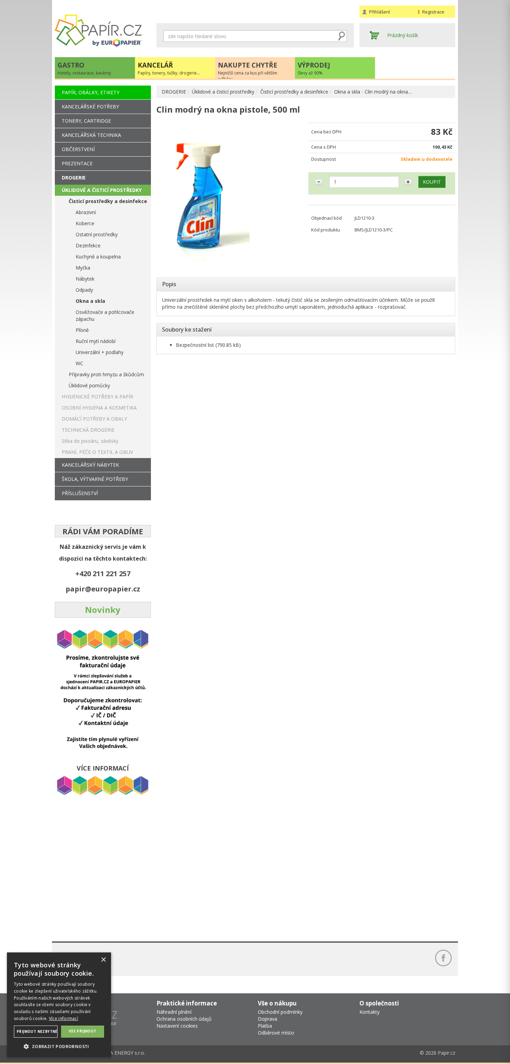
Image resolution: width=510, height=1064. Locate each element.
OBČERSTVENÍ (78, 149)
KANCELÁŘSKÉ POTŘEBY (90, 106)
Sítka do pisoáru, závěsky (90, 441)
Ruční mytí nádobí (96, 341)
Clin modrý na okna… (388, 91)
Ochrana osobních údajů (184, 1018)
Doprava (267, 1018)
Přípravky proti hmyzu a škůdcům (106, 374)
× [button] (103, 959)
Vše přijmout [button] (82, 1031)
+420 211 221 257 (102, 573)
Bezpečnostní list (195, 345)
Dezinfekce (88, 245)
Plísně (82, 330)
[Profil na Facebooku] (443, 958)
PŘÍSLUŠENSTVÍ (80, 493)
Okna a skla (347, 91)
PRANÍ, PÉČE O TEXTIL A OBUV (97, 452)
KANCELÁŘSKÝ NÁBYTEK (90, 464)
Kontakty (369, 1012)
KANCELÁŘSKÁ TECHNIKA (91, 135)
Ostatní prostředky (97, 234)
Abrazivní (86, 212)
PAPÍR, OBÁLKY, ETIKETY (90, 92)
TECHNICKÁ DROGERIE (88, 430)
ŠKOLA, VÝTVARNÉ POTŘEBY (95, 479)
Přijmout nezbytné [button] (37, 1031)
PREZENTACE (77, 163)
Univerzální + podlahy (100, 352)
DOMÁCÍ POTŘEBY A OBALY (94, 418)
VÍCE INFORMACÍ (103, 768)
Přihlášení (379, 12)
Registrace (433, 12)
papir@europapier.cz (103, 588)
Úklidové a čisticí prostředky (223, 91)
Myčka (83, 267)
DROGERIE (174, 91)
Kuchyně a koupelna (98, 256)
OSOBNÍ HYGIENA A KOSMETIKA (99, 407)
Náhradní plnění (174, 1012)
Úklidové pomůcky (89, 385)
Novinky (102, 609)
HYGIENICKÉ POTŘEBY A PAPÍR (97, 396)
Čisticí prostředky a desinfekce (294, 91)
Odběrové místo (276, 1032)
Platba (265, 1025)
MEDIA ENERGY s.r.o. (121, 1052)
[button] (59, 1046)
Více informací (63, 1018)
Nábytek (85, 278)
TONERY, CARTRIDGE (86, 120)
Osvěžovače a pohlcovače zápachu (105, 315)
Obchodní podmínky (280, 1012)
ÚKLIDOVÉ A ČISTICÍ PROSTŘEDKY (102, 190)
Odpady (84, 290)
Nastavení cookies (177, 1025)
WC (79, 363)
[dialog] (59, 1004)
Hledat (342, 36)
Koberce (85, 223)
